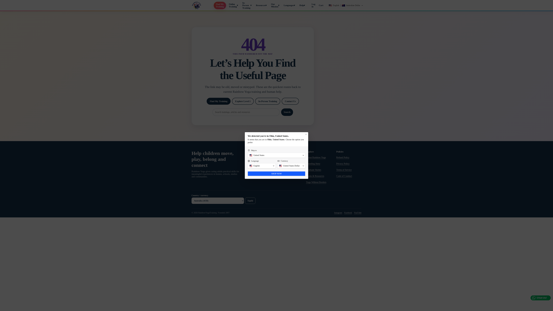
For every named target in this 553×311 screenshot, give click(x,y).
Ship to (254, 150)
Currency (284, 161)
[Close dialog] (306, 134)
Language (255, 161)
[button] (276, 155)
